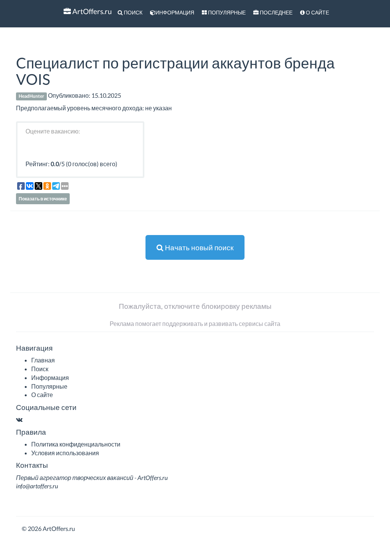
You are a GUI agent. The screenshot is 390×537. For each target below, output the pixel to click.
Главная (43, 360)
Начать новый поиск (198, 247)
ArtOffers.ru (91, 11)
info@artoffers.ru (37, 485)
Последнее (275, 12)
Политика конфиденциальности (75, 444)
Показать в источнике (43, 199)
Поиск (132, 12)
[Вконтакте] (19, 419)
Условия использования (65, 452)
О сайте (317, 12)
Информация (174, 12)
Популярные (226, 12)
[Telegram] (27, 419)
